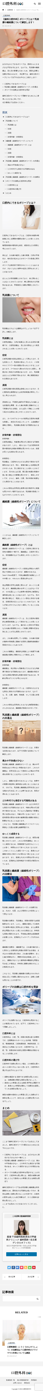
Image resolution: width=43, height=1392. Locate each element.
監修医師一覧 (10, 1380)
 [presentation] (39, 1317)
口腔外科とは (13, 185)
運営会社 (27, 1383)
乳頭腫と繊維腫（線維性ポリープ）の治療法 (23, 177)
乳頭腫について (12, 121)
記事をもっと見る (21, 1254)
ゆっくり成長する (14, 173)
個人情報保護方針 (23, 1380)
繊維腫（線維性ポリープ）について (19, 141)
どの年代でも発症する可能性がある (21, 169)
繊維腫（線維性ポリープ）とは (19, 145)
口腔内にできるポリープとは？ (18, 117)
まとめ (8, 193)
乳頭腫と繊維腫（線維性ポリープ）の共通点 (23, 161)
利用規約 (34, 1380)
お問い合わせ (17, 1383)
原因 (9, 133)
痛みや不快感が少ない (16, 165)
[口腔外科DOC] (12, 3)
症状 (9, 129)
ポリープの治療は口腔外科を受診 (18, 181)
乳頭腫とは (12, 125)
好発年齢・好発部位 (15, 137)
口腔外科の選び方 (14, 189)
